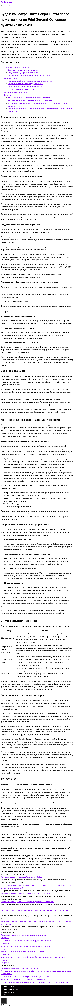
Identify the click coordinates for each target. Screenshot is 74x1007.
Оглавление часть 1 (11, 987)
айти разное (5, 938)
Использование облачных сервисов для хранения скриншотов (30, 81)
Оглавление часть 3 (11, 992)
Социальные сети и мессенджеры (16, 92)
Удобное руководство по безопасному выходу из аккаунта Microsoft (25, 976)
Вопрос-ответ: (9, 95)
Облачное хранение (11, 78)
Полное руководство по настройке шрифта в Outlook (19, 968)
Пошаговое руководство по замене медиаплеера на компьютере (24, 935)
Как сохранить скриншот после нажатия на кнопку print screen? (30, 100)
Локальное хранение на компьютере (17, 67)
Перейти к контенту (7, 2)
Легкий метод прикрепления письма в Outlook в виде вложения (23, 952)
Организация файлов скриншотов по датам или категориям (29, 75)
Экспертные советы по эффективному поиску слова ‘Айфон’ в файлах (25, 946)
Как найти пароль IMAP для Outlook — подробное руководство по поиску (26, 941)
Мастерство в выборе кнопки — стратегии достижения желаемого (24, 979)
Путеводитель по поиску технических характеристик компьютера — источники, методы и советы (34, 982)
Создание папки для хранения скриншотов (23, 73)
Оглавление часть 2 (11, 989)
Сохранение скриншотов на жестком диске (23, 70)
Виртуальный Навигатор (9, 6)
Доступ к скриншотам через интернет (21, 89)
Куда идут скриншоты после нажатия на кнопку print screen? (29, 98)
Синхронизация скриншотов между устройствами (25, 84)
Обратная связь (9, 995)
